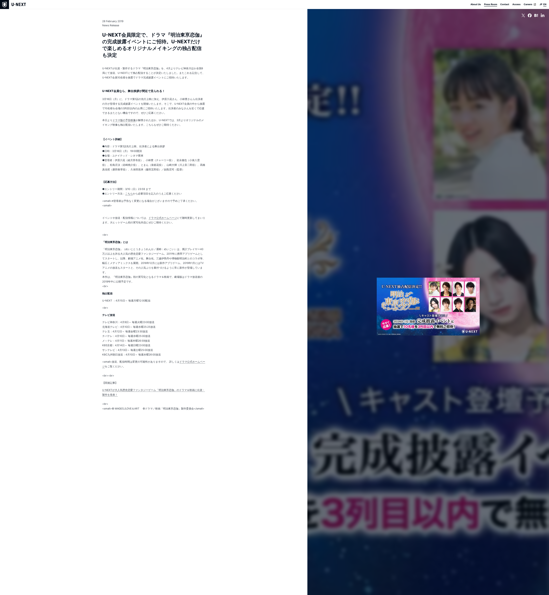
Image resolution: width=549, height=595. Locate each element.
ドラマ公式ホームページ (163, 217)
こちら (129, 193)
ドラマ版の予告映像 (124, 120)
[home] (13, 4)
